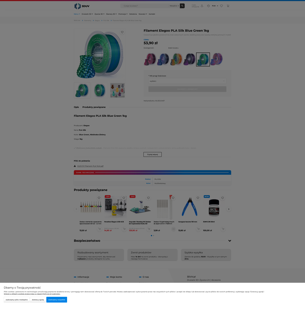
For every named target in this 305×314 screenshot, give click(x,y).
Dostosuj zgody (38, 300)
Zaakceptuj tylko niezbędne (17, 300)
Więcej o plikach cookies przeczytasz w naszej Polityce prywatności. (32, 294)
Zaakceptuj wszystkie (56, 300)
